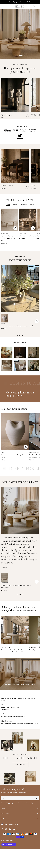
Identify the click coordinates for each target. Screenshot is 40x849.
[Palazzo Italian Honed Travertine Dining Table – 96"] (9, 220)
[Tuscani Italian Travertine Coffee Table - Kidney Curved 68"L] (4, 577)
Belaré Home (9, 840)
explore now (20, 38)
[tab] (8, 204)
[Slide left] (17, 335)
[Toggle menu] (2, 6)
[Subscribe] (36, 798)
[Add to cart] (15, 228)
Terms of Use (21, 803)
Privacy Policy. (29, 803)
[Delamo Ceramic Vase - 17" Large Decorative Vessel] (4, 318)
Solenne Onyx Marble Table (27, 236)
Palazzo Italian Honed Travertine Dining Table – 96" (9, 238)
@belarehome (20, 764)
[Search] (34, 6)
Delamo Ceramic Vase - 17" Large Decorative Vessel (17, 326)
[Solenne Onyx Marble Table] (27, 220)
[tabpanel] (20, 227)
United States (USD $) (10, 824)
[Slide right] (22, 335)
